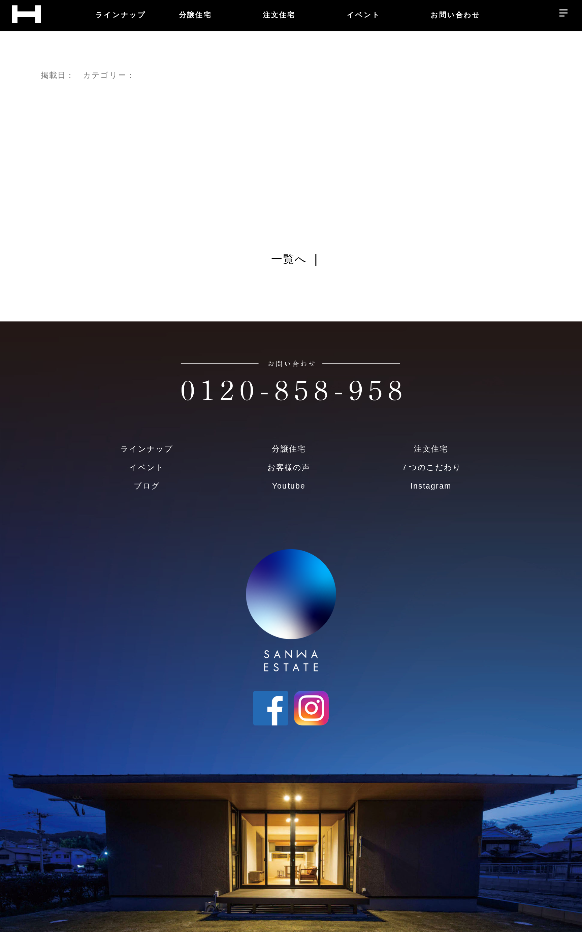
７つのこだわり (431, 467)
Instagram (431, 485)
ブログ (147, 485)
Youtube (288, 485)
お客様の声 (288, 467)
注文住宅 (431, 448)
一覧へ (289, 259)
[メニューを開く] (563, 11)
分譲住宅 (288, 448)
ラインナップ (146, 448)
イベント (146, 467)
